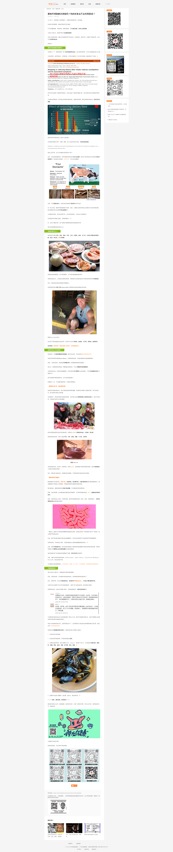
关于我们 (79, 849)
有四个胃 (66, 159)
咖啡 (69, 274)
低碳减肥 (78, 843)
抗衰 (89, 4)
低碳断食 (73, 4)
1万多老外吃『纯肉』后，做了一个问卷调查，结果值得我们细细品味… (80, 564)
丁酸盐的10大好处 (112, 119)
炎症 (89, 492)
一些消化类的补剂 (55, 625)
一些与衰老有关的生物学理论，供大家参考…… (117, 105)
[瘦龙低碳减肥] (53, 4)
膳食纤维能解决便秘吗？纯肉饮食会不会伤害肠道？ (71, 14)
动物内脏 (54, 386)
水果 (77, 56)
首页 (65, 4)
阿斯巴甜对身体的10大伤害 (91, 834)
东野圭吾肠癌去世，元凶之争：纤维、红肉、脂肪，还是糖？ (55, 835)
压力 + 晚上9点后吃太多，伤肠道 (73, 835)
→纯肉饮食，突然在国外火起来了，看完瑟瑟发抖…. (66, 345)
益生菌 (72, 466)
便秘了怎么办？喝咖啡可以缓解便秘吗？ (117, 115)
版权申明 (94, 849)
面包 (72, 432)
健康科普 (98, 4)
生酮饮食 (70, 843)
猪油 (59, 237)
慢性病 (82, 4)
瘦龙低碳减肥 (74, 846)
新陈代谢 (63, 481)
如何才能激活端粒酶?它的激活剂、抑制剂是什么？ (117, 110)
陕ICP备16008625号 (103, 846)
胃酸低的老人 (78, 580)
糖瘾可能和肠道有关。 (87, 354)
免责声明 (86, 849)
